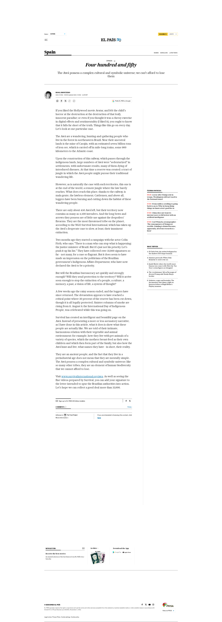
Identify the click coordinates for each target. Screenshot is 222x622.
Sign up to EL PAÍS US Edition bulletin (72, 401)
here (99, 418)
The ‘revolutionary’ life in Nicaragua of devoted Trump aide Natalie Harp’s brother (162, 274)
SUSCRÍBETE (163, 34)
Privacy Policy (56, 617)
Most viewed (152, 246)
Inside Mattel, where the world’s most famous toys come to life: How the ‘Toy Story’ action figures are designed (163, 266)
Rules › (130, 407)
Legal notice (48, 617)
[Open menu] (46, 40)
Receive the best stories (56, 554)
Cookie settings (65, 617)
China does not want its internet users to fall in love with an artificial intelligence (161, 215)
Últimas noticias (154, 190)
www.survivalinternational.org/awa (82, 376)
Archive (93, 548)
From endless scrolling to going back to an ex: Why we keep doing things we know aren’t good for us (162, 206)
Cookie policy (75, 617)
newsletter (51, 548)
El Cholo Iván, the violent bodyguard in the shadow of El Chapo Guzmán (163, 252)
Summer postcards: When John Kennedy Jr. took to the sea (160, 259)
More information (62, 418)
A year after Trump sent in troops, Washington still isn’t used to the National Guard (162, 197)
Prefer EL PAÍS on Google (122, 101)
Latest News (173, 53)
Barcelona (164, 53)
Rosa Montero (63, 92)
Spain (50, 52)
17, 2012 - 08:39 (62, 95)
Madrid (156, 53)
